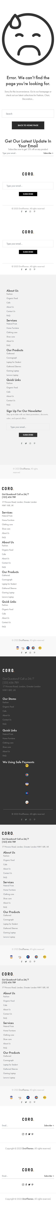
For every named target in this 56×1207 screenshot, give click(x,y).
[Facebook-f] (21, 211)
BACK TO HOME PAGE (28, 125)
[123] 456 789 (9, 497)
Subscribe (47, 153)
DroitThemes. (25, 468)
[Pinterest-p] (34, 211)
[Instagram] (30, 211)
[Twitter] (26, 211)
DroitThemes (24, 208)
